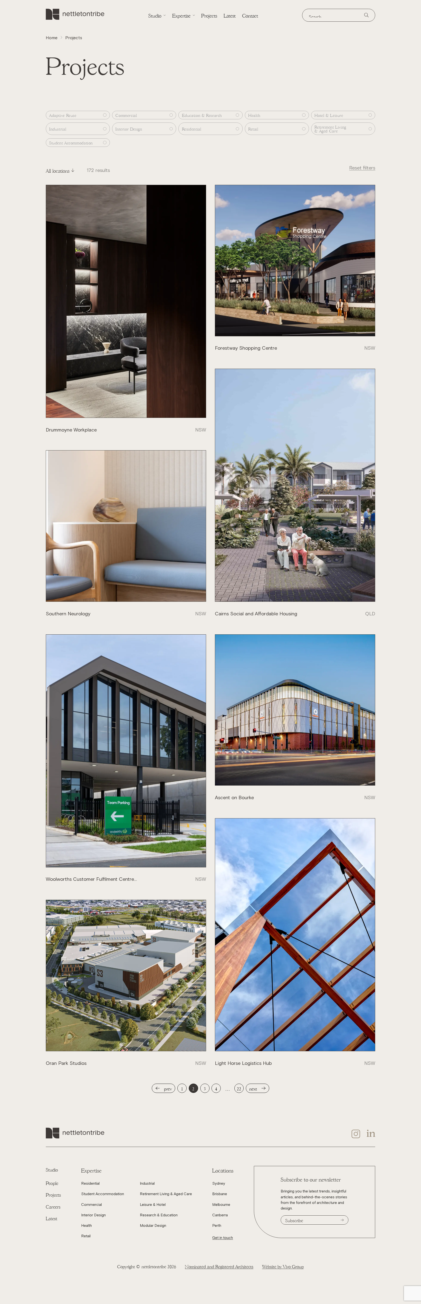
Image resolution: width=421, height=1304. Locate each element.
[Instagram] (356, 1134)
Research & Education (159, 1215)
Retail (86, 1236)
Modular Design (153, 1225)
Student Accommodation (102, 1193)
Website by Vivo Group (283, 1266)
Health (86, 1225)
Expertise (181, 15)
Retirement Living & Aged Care (166, 1193)
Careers (53, 1206)
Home (51, 37)
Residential (90, 1183)
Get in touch (222, 1237)
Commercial (91, 1204)
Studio (154, 15)
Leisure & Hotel (153, 1204)
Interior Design (93, 1215)
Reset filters (362, 168)
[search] (366, 15)
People (52, 1182)
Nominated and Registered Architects (219, 1266)
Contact (250, 15)
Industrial (147, 1183)
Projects (209, 15)
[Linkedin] (371, 1134)
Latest (230, 15)
